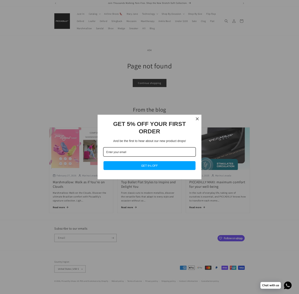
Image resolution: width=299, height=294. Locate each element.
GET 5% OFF (149, 166)
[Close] (197, 119)
